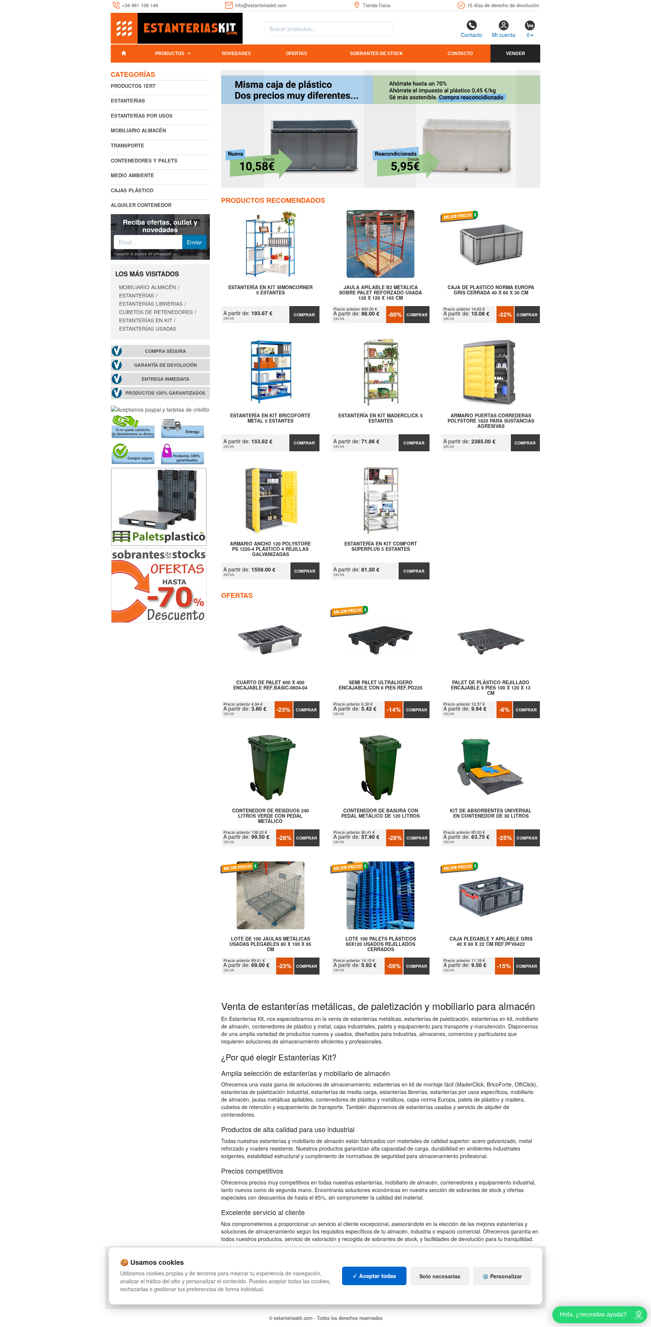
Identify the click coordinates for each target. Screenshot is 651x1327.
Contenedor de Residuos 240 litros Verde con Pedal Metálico (270, 816)
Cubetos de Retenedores (156, 312)
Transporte (127, 145)
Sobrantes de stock (376, 53)
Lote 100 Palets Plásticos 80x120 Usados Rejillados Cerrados (380, 944)
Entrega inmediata (165, 379)
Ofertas (296, 53)
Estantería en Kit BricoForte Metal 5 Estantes (270, 418)
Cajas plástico (132, 190)
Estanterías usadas (147, 328)
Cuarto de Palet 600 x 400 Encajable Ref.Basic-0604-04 (270, 685)
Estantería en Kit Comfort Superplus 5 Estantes (380, 546)
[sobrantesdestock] (159, 584)
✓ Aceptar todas (374, 1276)
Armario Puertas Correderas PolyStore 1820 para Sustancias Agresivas (491, 421)
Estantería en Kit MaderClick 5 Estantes (380, 418)
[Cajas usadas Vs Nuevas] (381, 129)
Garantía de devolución (165, 365)
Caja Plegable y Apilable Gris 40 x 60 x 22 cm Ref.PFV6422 (490, 941)
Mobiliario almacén (138, 130)
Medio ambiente (132, 175)
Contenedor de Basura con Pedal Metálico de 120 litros (380, 813)
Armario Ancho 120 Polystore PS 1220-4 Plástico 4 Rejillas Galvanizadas (270, 549)
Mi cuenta (503, 34)
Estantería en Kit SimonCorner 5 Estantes (270, 290)
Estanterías (128, 100)
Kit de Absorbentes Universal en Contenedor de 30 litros (491, 813)
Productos (169, 53)
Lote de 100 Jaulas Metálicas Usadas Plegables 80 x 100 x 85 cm (270, 944)
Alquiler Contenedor (141, 204)
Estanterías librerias (151, 303)
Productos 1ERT (133, 85)
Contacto (471, 34)
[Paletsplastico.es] (159, 506)
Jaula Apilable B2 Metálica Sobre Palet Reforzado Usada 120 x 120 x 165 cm (380, 292)
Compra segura (165, 351)
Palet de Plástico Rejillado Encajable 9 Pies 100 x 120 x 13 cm (490, 688)
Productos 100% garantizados (165, 393)
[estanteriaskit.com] (177, 27)
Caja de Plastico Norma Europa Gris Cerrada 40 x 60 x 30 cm (491, 290)
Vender (515, 53)
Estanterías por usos (142, 115)
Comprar (304, 314)
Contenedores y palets (144, 160)
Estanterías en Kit (145, 320)
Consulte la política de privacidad (142, 253)
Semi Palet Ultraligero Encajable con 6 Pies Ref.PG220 (380, 685)
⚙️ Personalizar (502, 1276)
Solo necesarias (439, 1276)
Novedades (236, 53)
